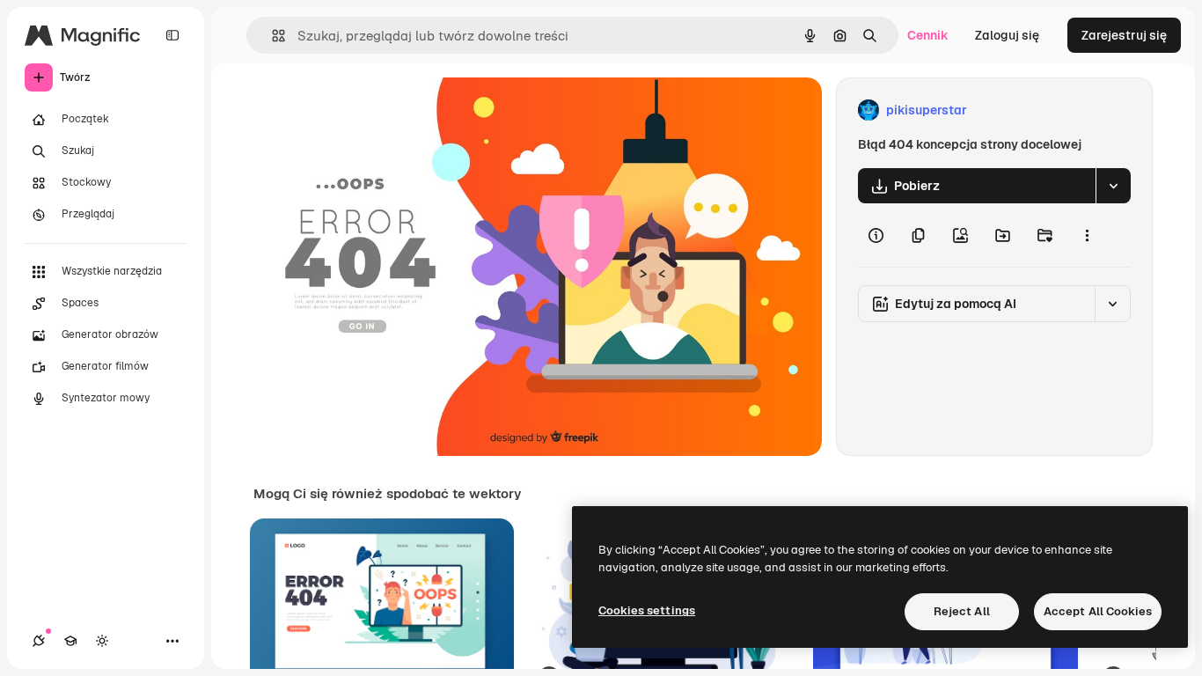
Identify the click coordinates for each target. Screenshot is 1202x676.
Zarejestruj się (1124, 35)
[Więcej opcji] (1086, 235)
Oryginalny (374, 110)
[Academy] (70, 641)
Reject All (962, 611)
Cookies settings (646, 610)
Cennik (928, 35)
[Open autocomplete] (271, 35)
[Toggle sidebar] (172, 35)
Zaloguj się (1007, 35)
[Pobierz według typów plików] (1113, 185)
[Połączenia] (39, 641)
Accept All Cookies (1098, 611)
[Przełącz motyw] (102, 641)
